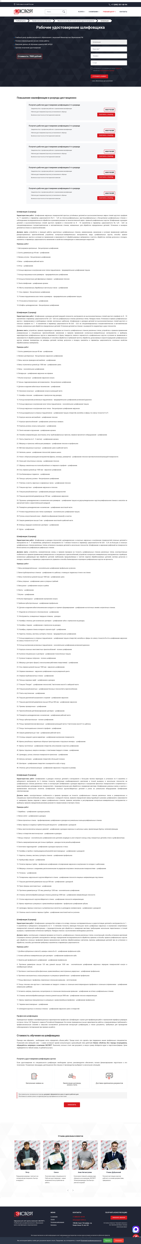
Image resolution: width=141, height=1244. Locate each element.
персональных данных (107, 70)
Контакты (123, 11)
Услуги (81, 11)
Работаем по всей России (24, 4)
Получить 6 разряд (106, 198)
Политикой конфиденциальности (91, 1240)
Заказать (72, 1105)
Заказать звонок (119, 1217)
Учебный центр (108, 11)
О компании (93, 11)
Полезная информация (57, 1222)
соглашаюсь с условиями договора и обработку (107, 69)
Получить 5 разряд (106, 177)
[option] (27, 1163)
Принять (107, 1240)
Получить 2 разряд (106, 114)
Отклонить (118, 1240)
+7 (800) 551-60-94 (119, 5)
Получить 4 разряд (106, 156)
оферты (118, 68)
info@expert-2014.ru (79, 1220)
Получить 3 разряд (106, 135)
